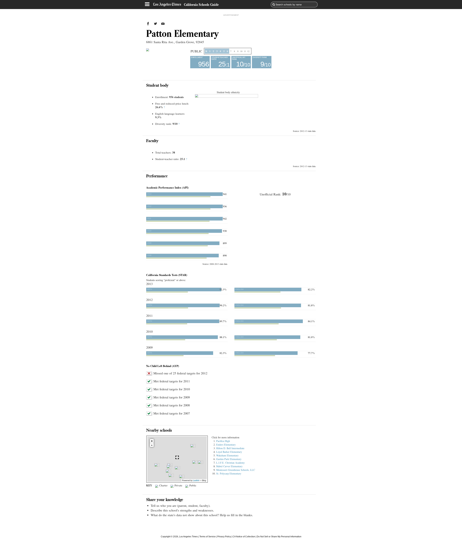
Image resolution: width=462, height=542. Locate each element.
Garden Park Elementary (228, 459)
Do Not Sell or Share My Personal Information (279, 536)
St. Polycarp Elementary (228, 473)
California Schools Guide (201, 5)
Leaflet (196, 480)
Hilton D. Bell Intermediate (230, 448)
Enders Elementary (226, 444)
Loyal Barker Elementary (229, 452)
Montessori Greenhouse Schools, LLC (235, 470)
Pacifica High (223, 441)
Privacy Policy (224, 536)
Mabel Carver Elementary (229, 466)
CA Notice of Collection (244, 536)
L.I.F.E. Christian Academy (230, 462)
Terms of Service (207, 536)
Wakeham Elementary (227, 455)
